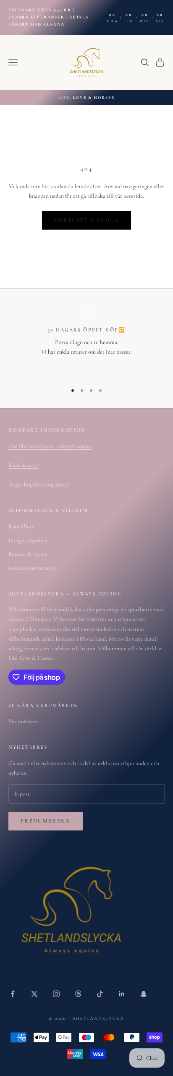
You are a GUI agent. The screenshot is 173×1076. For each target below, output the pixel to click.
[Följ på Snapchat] (143, 994)
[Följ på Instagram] (56, 994)
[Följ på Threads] (78, 994)
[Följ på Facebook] (12, 994)
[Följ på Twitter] (34, 994)
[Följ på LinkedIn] (122, 994)
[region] (86, 340)
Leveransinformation (32, 568)
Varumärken (22, 721)
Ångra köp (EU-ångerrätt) (38, 484)
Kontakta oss (23, 465)
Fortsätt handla (86, 220)
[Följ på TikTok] (100, 994)
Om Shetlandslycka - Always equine (50, 446)
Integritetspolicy (27, 540)
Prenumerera (46, 820)
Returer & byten (27, 554)
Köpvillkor (21, 526)
